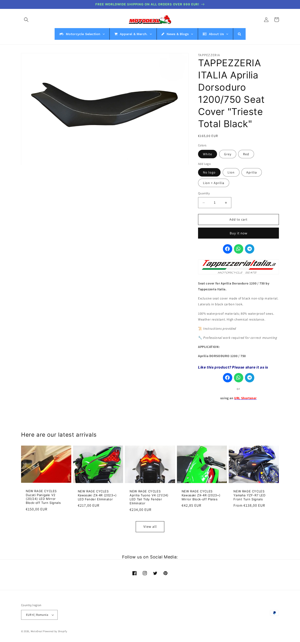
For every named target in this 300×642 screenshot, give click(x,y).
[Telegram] (249, 249)
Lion (231, 172)
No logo (209, 172)
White (207, 154)
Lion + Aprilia (213, 183)
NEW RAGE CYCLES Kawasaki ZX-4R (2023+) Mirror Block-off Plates (201, 495)
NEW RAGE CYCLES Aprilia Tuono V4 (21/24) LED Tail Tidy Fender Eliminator (149, 497)
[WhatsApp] (238, 249)
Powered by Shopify (55, 631)
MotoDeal (37, 631)
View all (150, 526)
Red (246, 154)
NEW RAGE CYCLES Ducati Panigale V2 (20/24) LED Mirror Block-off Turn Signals (43, 497)
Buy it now (239, 233)
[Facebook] (227, 249)
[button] (26, 20)
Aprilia (251, 172)
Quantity (204, 194)
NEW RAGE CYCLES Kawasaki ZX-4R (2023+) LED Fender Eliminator (97, 495)
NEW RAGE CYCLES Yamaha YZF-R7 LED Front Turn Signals (249, 495)
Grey (227, 154)
